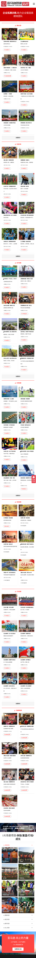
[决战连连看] (10, 905)
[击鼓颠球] (26, 889)
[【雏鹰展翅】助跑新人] (26, 159)
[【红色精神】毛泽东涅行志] (9, 686)
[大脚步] (26, 855)
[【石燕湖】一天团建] (9, 94)
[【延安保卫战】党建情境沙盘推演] (26, 727)
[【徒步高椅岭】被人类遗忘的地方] (9, 331)
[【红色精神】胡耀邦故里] (26, 632)
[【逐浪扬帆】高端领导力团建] (26, 478)
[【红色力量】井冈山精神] (9, 606)
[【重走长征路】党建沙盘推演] (9, 754)
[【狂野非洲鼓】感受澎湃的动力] (9, 40)
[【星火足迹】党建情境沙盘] (9, 781)
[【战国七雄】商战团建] (26, 517)
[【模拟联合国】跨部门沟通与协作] (26, 544)
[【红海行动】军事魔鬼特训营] (9, 187)
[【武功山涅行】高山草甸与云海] (9, 359)
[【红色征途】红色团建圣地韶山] (26, 606)
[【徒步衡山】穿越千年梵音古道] (26, 331)
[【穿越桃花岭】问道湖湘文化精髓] (26, 359)
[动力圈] (10, 872)
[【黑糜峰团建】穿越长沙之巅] (26, 278)
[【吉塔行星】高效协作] (9, 544)
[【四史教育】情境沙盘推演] (9, 807)
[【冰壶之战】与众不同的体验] (9, 450)
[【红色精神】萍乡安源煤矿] (26, 686)
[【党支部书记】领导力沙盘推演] (26, 781)
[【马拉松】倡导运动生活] (26, 424)
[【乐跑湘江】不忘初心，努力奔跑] (9, 278)
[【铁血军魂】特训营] (26, 187)
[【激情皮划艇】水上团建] (9, 398)
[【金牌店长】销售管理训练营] (9, 240)
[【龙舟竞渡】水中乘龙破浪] (9, 424)
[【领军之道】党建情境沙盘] (26, 754)
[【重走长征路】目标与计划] (26, 572)
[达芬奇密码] (10, 855)
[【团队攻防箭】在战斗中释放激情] (26, 450)
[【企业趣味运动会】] (26, 40)
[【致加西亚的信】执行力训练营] (9, 214)
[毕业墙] (26, 905)
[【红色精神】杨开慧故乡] (26, 658)
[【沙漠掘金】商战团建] (9, 517)
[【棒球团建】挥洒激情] (26, 398)
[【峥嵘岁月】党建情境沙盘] (9, 727)
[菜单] (34, 3)
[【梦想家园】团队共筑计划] (26, 122)
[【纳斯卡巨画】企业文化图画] (26, 94)
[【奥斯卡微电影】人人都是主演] (9, 66)
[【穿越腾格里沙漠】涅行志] (26, 304)
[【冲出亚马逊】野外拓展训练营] (26, 214)
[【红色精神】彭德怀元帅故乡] (9, 658)
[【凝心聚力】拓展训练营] (9, 159)
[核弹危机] (26, 872)
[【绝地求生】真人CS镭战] (26, 66)
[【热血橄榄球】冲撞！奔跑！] (9, 478)
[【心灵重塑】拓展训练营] (26, 240)
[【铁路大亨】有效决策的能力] (9, 572)
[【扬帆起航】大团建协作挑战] (9, 122)
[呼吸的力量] (10, 889)
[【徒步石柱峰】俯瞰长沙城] (9, 304)
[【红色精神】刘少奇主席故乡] (9, 632)
